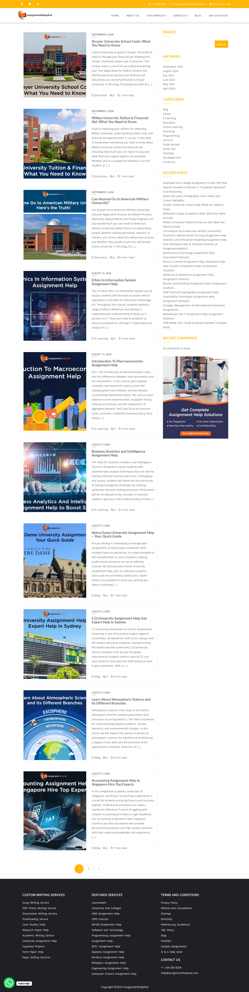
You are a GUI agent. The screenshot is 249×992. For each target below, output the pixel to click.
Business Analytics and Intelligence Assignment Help (118, 453)
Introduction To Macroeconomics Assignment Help (117, 363)
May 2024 (169, 84)
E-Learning (101, 338)
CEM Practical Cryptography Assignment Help (190, 292)
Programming (171, 135)
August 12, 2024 (101, 273)
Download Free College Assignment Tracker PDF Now (195, 183)
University (169, 162)
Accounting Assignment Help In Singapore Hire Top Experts (116, 782)
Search (169, 32)
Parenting (169, 131)
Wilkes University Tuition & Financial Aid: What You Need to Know (120, 120)
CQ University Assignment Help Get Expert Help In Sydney (119, 620)
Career (167, 114)
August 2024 (170, 71)
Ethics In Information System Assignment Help (114, 282)
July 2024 (168, 75)
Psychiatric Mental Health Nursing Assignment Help (194, 235)
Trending (168, 153)
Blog (97, 595)
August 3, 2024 (101, 525)
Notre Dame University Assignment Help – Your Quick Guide (123, 534)
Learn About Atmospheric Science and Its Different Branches (121, 701)
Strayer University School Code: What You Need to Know (121, 43)
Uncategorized (172, 157)
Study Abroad (171, 144)
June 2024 (169, 79)
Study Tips (169, 149)
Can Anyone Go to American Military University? (120, 201)
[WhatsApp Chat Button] (9, 982)
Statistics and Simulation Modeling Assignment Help (195, 239)
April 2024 (169, 88)
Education (100, 95)
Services (168, 140)
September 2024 (173, 66)
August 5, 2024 (101, 444)
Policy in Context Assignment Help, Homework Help (194, 261)
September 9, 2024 (103, 34)
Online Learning (173, 127)
